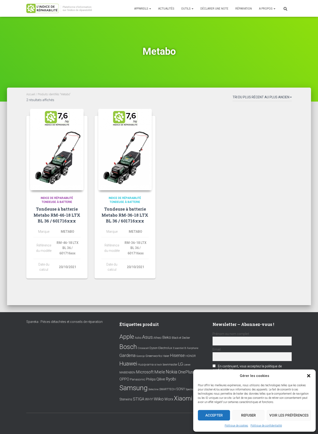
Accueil (30, 94)
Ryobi (171, 378)
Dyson (153, 348)
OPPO (124, 379)
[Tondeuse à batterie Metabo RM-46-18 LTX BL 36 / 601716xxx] (57, 149)
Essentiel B (179, 348)
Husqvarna (146, 364)
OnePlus (185, 371)
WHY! (149, 399)
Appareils (141, 8)
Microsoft (145, 372)
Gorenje (140, 356)
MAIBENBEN (127, 372)
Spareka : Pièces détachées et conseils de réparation (64, 322)
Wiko (159, 399)
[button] (308, 375)
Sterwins (125, 399)
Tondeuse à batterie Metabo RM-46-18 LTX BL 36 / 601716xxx (57, 214)
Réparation (243, 8)
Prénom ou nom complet (231, 334)
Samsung (133, 388)
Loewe (187, 364)
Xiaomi (183, 398)
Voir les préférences (288, 415)
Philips (151, 379)
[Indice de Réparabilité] (60, 8)
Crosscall (143, 348)
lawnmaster (170, 364)
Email (217, 349)
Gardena (127, 355)
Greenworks (153, 356)
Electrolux (165, 348)
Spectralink (192, 389)
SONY (180, 389)
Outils (186, 8)
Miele (159, 372)
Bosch (128, 347)
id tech (158, 364)
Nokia (171, 372)
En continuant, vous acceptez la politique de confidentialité (247, 368)
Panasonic (137, 379)
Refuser (248, 415)
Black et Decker (181, 337)
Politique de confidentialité (266, 425)
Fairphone (192, 348)
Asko (138, 337)
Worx (168, 399)
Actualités (166, 8)
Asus (147, 337)
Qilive (160, 379)
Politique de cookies (236, 425)
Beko (166, 337)
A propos (266, 8)
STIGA (138, 399)
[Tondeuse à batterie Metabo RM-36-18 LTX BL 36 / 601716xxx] (125, 149)
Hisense (177, 355)
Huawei (128, 363)
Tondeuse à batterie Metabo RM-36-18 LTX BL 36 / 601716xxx (124, 214)
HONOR (191, 356)
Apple (126, 336)
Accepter (214, 415)
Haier (166, 356)
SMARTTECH (167, 389)
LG (180, 364)
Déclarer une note (214, 8)
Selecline (153, 389)
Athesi (157, 337)
